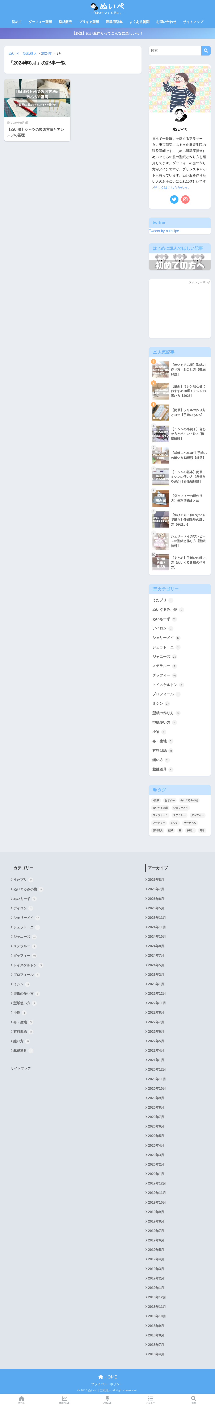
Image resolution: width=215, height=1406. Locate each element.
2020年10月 (157, 1088)
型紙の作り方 (165, 713)
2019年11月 (157, 1193)
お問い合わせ (166, 22)
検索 (193, 1403)
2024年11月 (157, 927)
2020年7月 (156, 1117)
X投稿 (156, 800)
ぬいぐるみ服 (160, 807)
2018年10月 (157, 1316)
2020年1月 (156, 1174)
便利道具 (158, 830)
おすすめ (170, 800)
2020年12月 (157, 1069)
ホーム (21, 1403)
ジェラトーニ (165, 647)
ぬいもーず (164, 619)
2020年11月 (157, 1079)
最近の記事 (64, 1403)
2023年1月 (156, 984)
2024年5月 (156, 965)
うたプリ (162, 600)
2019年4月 (156, 1259)
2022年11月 (157, 1003)
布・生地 (162, 741)
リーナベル (190, 822)
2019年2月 (156, 1278)
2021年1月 (156, 1060)
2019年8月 (156, 1221)
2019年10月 (157, 1202)
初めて (17, 22)
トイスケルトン (167, 685)
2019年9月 (156, 1212)
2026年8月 (156, 879)
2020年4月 (156, 1145)
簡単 (202, 830)
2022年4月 (156, 1050)
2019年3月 (156, 1269)
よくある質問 (139, 22)
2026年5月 (156, 908)
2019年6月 (156, 1240)
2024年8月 (156, 946)
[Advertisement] (180, 312)
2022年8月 (156, 1012)
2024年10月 (157, 936)
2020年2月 (156, 1164)
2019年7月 (156, 1231)
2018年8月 (156, 1335)
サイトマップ (193, 22)
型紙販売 (65, 22)
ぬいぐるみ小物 (167, 610)
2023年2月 (156, 974)
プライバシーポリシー (107, 1384)
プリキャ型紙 (89, 22)
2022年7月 (156, 1022)
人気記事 (107, 1403)
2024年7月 (156, 955)
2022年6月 (156, 1031)
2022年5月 (156, 1041)
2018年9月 (156, 1326)
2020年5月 (156, 1136)
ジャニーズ (164, 657)
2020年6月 (156, 1126)
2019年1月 (156, 1288)
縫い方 (160, 760)
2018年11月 (157, 1306)
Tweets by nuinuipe (164, 231)
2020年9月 (156, 1098)
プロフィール (165, 694)
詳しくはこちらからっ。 (172, 187)
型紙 (170, 830)
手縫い (190, 830)
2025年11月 (157, 917)
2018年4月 (156, 1354)
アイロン (162, 628)
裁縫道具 (162, 769)
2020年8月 (156, 1107)
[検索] (206, 50)
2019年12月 (157, 1183)
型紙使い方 (163, 722)
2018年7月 (156, 1345)
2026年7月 (156, 889)
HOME (110, 1377)
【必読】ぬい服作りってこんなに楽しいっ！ (107, 33)
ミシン (160, 704)
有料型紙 (162, 751)
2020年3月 (156, 1155)
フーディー (159, 822)
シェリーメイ (165, 638)
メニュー (150, 1403)
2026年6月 (156, 899)
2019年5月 (156, 1250)
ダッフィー (164, 675)
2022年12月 (157, 993)
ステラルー (163, 666)
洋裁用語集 (114, 22)
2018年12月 (157, 1297)
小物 (158, 732)
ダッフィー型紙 (40, 22)
